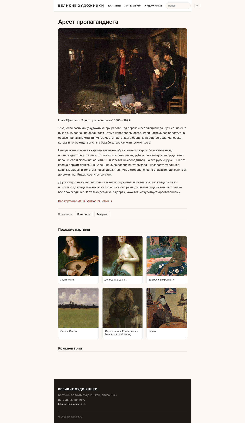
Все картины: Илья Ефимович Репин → (85, 201)
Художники (153, 5)
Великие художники (81, 6)
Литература (132, 5)
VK (197, 5)
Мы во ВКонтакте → (72, 404)
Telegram (102, 214)
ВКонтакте (83, 214)
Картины (114, 5)
